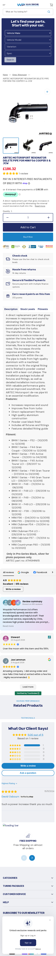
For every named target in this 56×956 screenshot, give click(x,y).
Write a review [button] (13, 589)
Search (10, 59)
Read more (40, 206)
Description (11, 309)
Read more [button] (8, 626)
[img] (9, 791)
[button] (4, 5)
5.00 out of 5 (35, 735)
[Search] (49, 12)
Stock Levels (27, 309)
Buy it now (28, 237)
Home (5, 75)
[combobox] (28, 12)
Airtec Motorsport (19, 75)
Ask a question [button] (28, 773)
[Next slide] (32, 858)
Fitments (43, 309)
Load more (28, 686)
